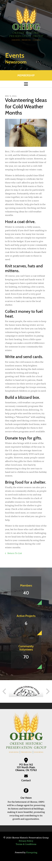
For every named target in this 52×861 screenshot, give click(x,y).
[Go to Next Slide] (47, 691)
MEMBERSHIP (26, 75)
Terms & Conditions (26, 844)
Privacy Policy (26, 841)
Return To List (14, 553)
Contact (26, 780)
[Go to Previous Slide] (4, 691)
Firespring (31, 852)
